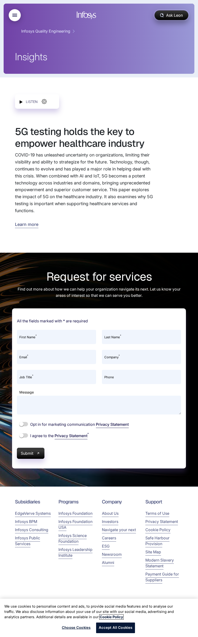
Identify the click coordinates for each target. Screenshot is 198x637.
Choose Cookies (76, 627)
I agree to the (59, 435)
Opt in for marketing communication (79, 424)
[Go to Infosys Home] (87, 15)
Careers (109, 537)
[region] (99, 618)
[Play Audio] (21, 102)
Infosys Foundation (75, 513)
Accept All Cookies (116, 627)
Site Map (153, 551)
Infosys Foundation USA (75, 524)
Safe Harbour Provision (157, 540)
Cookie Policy (157, 529)
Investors (110, 521)
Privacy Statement (112, 424)
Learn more (26, 224)
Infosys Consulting (31, 529)
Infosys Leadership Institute (75, 552)
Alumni (108, 562)
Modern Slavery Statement (159, 563)
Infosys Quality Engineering (45, 31)
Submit (27, 453)
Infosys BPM (26, 521)
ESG (106, 546)
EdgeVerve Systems (33, 513)
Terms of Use (157, 513)
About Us (110, 513)
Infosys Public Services (27, 540)
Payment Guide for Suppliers (162, 577)
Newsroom (112, 554)
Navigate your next (119, 529)
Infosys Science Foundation (72, 538)
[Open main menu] (15, 15)
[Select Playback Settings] (44, 101)
